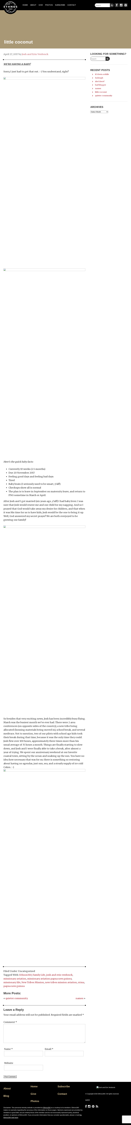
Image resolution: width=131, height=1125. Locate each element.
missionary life (11, 982)
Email (49, 1049)
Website (8, 1063)
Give (33, 1093)
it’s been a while (102, 74)
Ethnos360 (25, 974)
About (7, 1088)
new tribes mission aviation (61, 982)
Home (34, 1086)
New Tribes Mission (32, 982)
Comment (10, 1022)
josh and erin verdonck (59, 974)
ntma (81, 982)
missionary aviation (14, 978)
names (79, 998)
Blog (6, 1095)
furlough (99, 78)
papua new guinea (14, 986)
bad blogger (100, 85)
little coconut (101, 92)
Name (8, 1049)
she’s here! (99, 81)
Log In (87, 1100)
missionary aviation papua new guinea (49, 978)
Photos (35, 1101)
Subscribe (64, 1086)
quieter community (17, 998)
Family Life (39, 974)
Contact (62, 1093)
